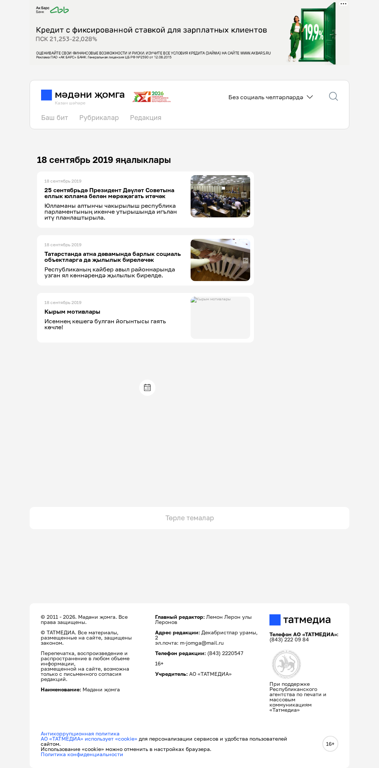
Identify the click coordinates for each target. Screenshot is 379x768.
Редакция (145, 117)
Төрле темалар (189, 518)
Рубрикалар (99, 117)
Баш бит (54, 117)
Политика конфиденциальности (82, 754)
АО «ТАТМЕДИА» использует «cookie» (89, 738)
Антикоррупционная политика (80, 733)
